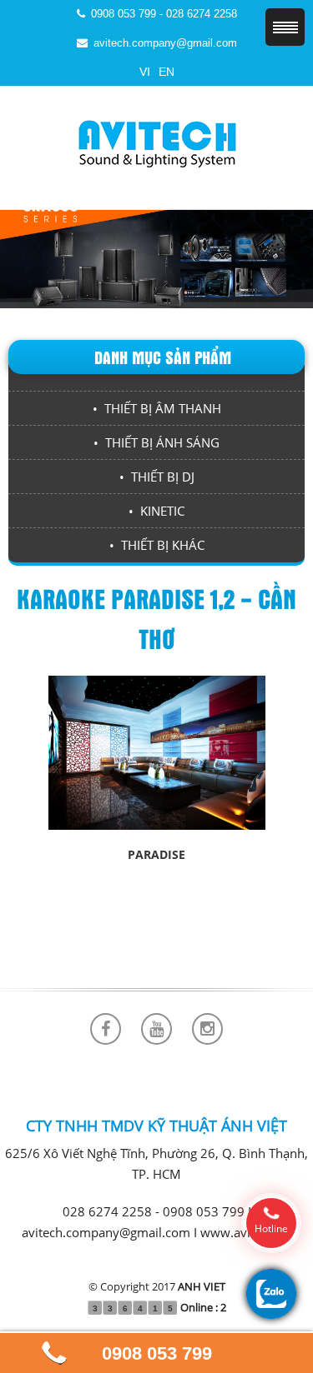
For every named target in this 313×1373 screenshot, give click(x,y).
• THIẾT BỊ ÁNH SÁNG (156, 442)
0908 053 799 (157, 1353)
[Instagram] (207, 1029)
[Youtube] (156, 1029)
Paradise (156, 854)
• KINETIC (156, 510)
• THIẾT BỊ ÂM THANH (157, 408)
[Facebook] (105, 1029)
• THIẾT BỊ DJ (156, 476)
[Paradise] (156, 751)
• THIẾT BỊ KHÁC (156, 545)
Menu (285, 27)
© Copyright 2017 (156, 1286)
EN (166, 71)
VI (144, 71)
